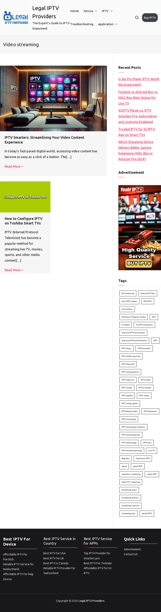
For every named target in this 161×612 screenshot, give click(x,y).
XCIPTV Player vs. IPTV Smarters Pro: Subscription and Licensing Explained (137, 116)
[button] (95, 11)
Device (88, 11)
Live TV (151, 450)
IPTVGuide (146, 380)
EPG (154, 317)
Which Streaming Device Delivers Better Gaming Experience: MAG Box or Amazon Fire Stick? (135, 150)
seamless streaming (131, 474)
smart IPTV (152, 474)
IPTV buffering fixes (131, 356)
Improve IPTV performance (134, 340)
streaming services (130, 505)
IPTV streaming (129, 419)
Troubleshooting (81, 24)
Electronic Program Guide (134, 317)
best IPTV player (129, 301)
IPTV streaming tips (131, 435)
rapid (124, 466)
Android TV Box (147, 293)
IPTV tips (147, 443)
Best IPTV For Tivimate (98, 563)
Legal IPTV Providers (91, 600)
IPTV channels (128, 364)
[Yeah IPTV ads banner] (139, 227)
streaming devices (130, 498)
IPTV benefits (144, 348)
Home (74, 11)
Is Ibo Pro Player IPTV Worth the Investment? (138, 81)
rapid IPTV (138, 466)
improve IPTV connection (133, 333)
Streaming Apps (129, 490)
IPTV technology (129, 443)
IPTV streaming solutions (133, 427)
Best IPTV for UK (53, 558)
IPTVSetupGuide (129, 411)
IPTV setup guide (130, 403)
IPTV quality (127, 395)
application (106, 24)
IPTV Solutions (150, 411)
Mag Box (126, 458)
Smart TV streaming (131, 482)
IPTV (105, 11)
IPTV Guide (127, 388)
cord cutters (127, 309)
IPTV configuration (130, 372)
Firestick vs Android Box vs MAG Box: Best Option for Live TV (138, 97)
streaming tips (128, 513)
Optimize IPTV (143, 458)
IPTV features (128, 380)
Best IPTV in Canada (55, 563)
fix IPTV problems (144, 325)
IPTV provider (144, 388)
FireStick (126, 325)
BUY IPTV (148, 301)
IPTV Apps (126, 348)
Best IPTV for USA (54, 553)
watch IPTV (147, 513)
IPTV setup (144, 395)
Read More (12, 166)
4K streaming (128, 293)
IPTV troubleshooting (132, 450)
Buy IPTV (150, 17)
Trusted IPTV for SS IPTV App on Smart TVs (136, 132)
